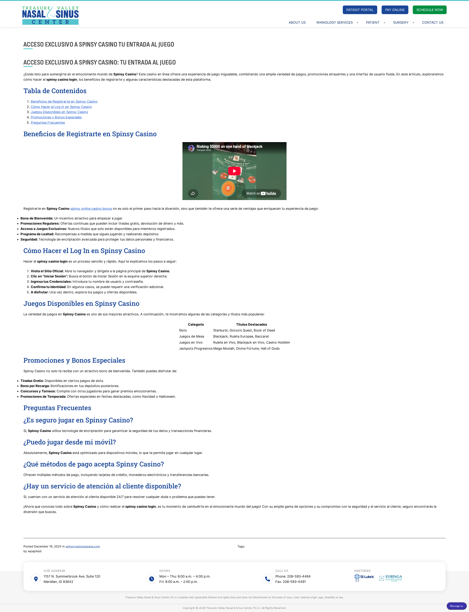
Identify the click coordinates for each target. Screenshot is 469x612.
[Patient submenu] (384, 22)
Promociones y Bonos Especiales (56, 117)
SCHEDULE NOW (429, 10)
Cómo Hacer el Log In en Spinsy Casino (61, 107)
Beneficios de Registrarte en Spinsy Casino (64, 101)
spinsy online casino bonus (91, 208)
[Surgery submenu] (413, 22)
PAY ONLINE (395, 10)
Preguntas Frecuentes (48, 122)
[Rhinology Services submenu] (358, 22)
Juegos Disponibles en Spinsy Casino (59, 112)
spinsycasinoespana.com (83, 546)
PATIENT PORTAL (360, 10)
